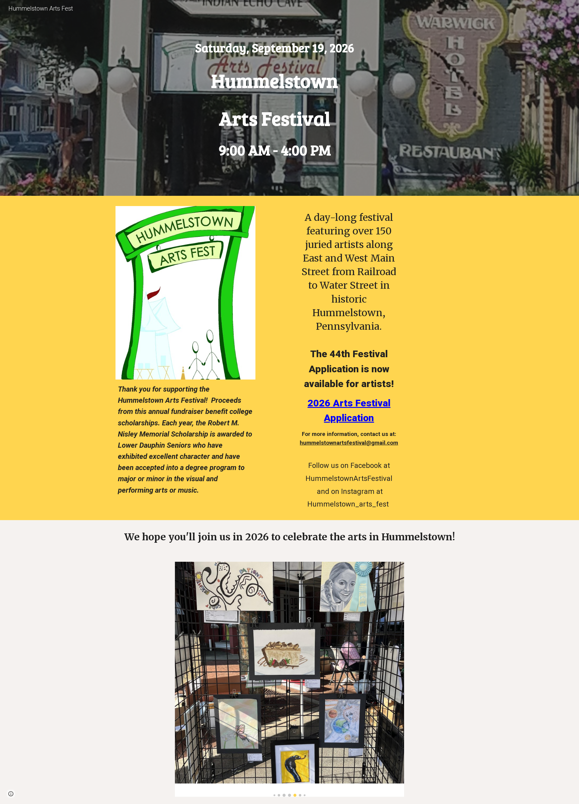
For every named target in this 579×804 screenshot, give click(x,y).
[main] (274, 47)
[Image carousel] (289, 679)
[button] (11, 794)
